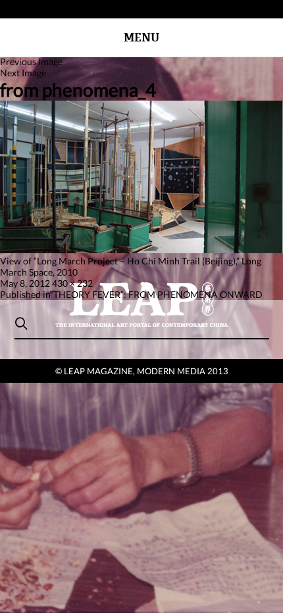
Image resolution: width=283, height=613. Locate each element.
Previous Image (31, 61)
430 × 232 (72, 283)
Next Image (23, 72)
